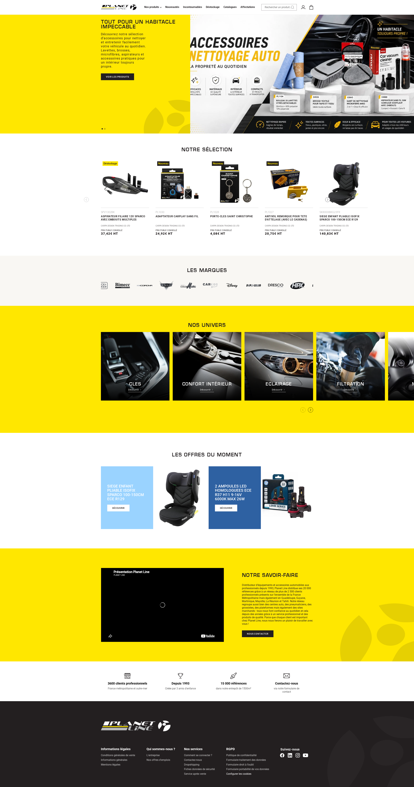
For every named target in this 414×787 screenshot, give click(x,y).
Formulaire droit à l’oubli (240, 764)
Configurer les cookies (238, 773)
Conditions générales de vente (118, 755)
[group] (183, 285)
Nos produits (151, 7)
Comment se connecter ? (198, 755)
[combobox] (279, 7)
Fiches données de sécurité (199, 769)
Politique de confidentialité (241, 755)
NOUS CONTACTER (257, 633)
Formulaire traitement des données (246, 759)
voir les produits (117, 68)
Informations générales (114, 759)
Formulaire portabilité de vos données (247, 769)
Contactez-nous (193, 759)
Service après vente (195, 773)
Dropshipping (191, 764)
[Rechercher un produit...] (293, 7)
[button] (152, 7)
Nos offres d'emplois (158, 759)
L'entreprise (153, 755)
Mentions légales (110, 764)
